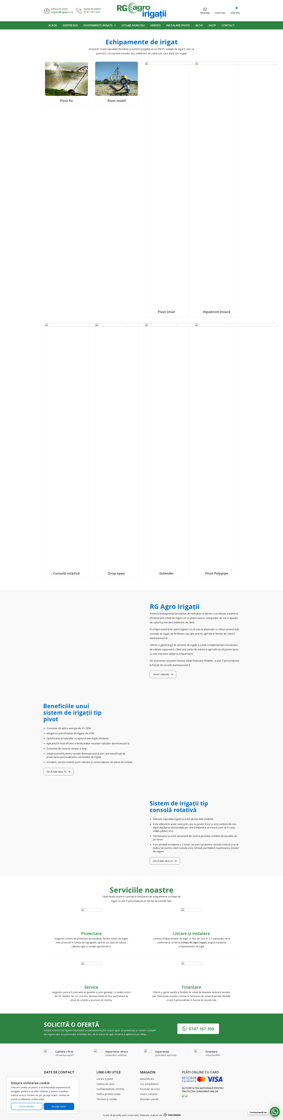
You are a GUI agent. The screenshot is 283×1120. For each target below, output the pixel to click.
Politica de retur (105, 1083)
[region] (43, 1095)
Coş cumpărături (149, 1083)
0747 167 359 (92, 12)
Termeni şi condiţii (106, 1099)
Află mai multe (57, 771)
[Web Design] (171, 1115)
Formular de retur (150, 1089)
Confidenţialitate (110, 1089)
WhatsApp (205, 12)
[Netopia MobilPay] (202, 1079)
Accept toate (59, 1106)
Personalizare (26, 1106)
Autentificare (147, 1078)
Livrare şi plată (104, 1078)
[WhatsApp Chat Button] (275, 1112)
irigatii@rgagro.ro (62, 12)
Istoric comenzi (148, 1094)
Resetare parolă (149, 1099)
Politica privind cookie (108, 1094)
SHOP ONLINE (161, 674)
